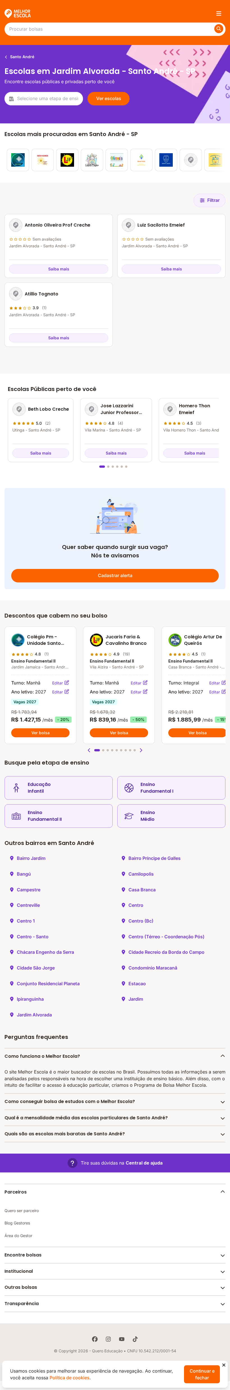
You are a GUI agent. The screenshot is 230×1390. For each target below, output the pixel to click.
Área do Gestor (18, 1235)
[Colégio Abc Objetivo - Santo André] (191, 160)
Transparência (21, 1303)
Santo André (21, 56)
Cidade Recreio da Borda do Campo (166, 952)
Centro (135, 905)
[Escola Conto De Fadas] (215, 160)
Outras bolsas (20, 1287)
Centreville (28, 905)
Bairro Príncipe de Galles (154, 858)
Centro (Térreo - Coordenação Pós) (166, 936)
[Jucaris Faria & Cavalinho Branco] (67, 160)
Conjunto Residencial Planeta (48, 983)
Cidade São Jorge (36, 968)
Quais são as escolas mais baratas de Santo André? (64, 1134)
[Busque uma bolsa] (218, 28)
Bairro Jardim (31, 858)
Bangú (24, 874)
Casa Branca (142, 889)
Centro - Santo (33, 936)
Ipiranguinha (30, 999)
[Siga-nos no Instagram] (108, 1339)
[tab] (102, 466)
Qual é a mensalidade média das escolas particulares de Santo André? (86, 1118)
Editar (58, 683)
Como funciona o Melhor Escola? (42, 1056)
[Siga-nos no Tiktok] (135, 1339)
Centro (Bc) (140, 921)
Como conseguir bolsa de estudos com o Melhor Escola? (69, 1101)
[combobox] (43, 98)
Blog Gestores (17, 1223)
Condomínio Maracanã (152, 968)
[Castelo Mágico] (92, 160)
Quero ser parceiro (21, 1210)
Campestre (28, 889)
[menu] (219, 13)
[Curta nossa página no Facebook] (94, 1339)
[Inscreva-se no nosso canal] (121, 1339)
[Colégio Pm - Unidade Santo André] (18, 160)
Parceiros (15, 1192)
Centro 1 (26, 921)
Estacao (137, 983)
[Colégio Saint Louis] (166, 160)
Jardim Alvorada (34, 1015)
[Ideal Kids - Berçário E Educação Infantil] (141, 160)
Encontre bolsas (23, 1255)
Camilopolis (141, 874)
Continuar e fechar (202, 1374)
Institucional (18, 1271)
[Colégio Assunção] (42, 160)
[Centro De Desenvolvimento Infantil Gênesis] (116, 160)
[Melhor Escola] (17, 13)
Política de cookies (69, 1377)
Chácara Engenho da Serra (45, 952)
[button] (89, 750)
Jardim (135, 999)
